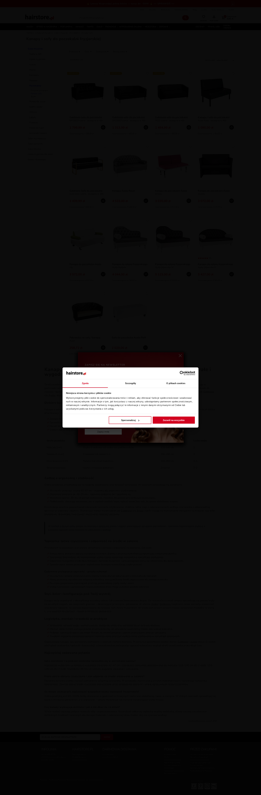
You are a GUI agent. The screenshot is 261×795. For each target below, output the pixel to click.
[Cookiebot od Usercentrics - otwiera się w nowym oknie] (182, 373)
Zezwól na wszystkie (174, 420)
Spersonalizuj (128, 420)
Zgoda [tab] (85, 383)
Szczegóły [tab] (130, 383)
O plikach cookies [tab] (175, 383)
